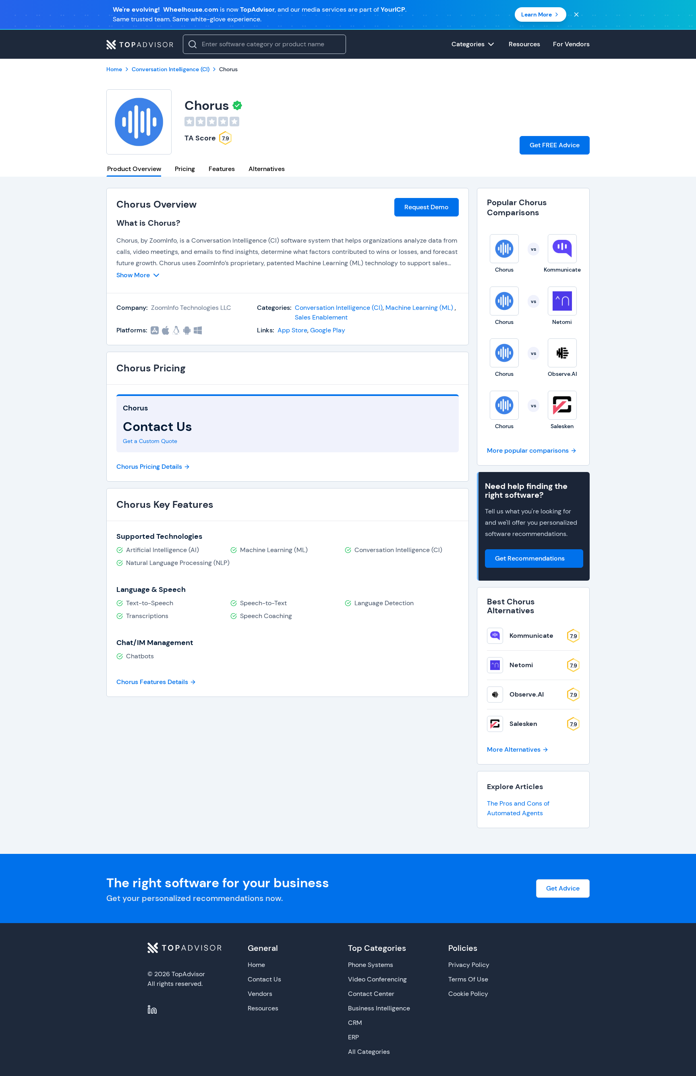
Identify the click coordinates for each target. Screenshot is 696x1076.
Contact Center (371, 993)
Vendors (260, 993)
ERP (353, 1037)
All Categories (369, 1051)
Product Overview (134, 169)
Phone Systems (370, 965)
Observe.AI (527, 694)
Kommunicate (531, 635)
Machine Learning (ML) (420, 307)
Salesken (523, 723)
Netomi (521, 665)
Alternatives (267, 169)
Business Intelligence (379, 1008)
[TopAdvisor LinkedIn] (152, 1009)
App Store (292, 330)
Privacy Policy (468, 965)
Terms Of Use (468, 979)
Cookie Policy (468, 993)
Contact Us (264, 979)
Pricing (185, 169)
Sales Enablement (321, 317)
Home (256, 965)
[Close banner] (576, 14)
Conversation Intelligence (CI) (339, 307)
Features (222, 169)
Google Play (327, 330)
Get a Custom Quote (150, 441)
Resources (263, 1008)
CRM (355, 1022)
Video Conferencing (377, 979)
